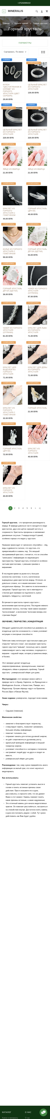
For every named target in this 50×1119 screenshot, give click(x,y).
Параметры (25, 43)
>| (39, 508)
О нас (27, 1118)
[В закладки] (22, 60)
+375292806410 (24, 3)
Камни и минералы (10, 1118)
